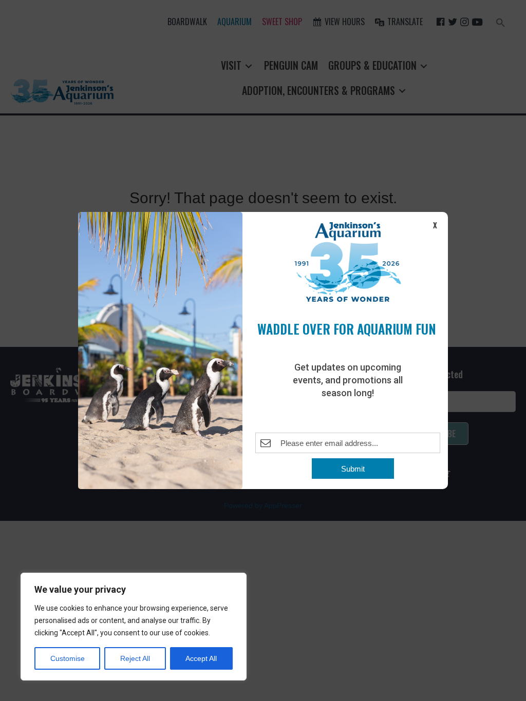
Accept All (201, 658)
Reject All (135, 658)
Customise (67, 658)
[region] (134, 626)
